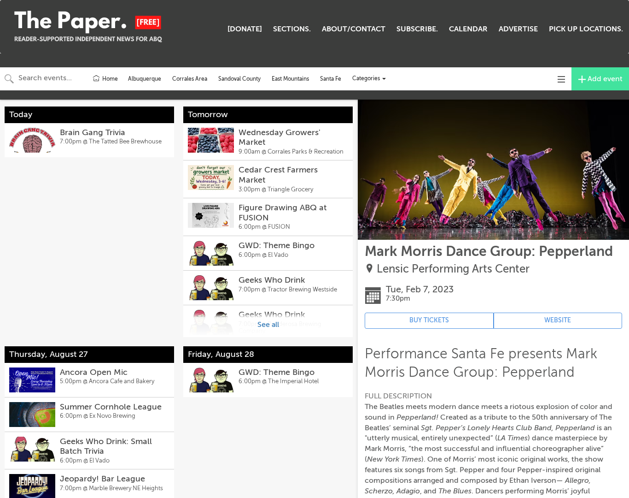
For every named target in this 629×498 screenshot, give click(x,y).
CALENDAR (468, 29)
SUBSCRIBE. (417, 29)
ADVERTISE (518, 29)
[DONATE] (244, 29)
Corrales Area (189, 79)
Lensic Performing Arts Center (453, 269)
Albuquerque (144, 79)
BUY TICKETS (429, 320)
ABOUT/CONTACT (353, 29)
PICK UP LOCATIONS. (586, 29)
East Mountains (290, 79)
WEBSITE (557, 320)
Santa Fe (330, 79)
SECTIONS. (292, 29)
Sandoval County (239, 79)
